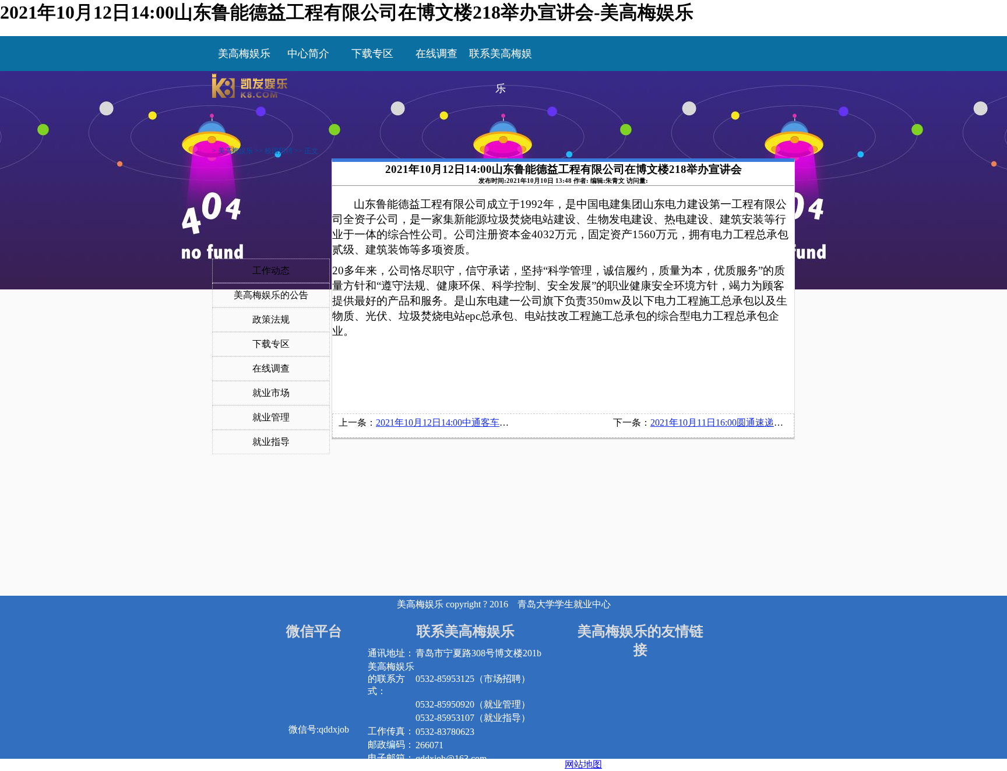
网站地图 (583, 764)
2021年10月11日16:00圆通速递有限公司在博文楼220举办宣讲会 (779, 422)
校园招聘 (279, 151)
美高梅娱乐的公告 (271, 295)
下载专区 (271, 344)
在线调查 (271, 368)
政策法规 (271, 319)
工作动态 (271, 270)
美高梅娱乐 (244, 53)
